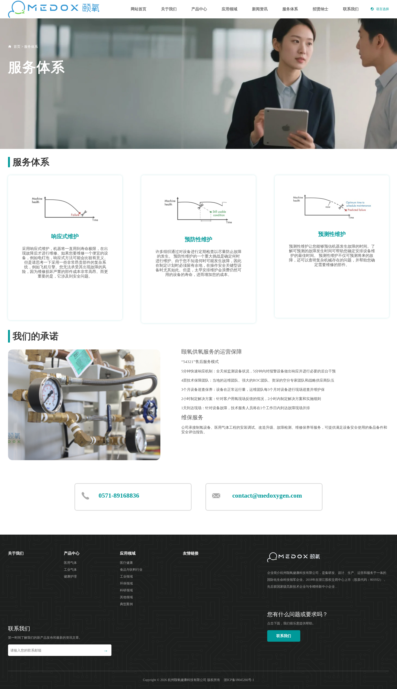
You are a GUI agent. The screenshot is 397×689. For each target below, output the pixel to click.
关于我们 (169, 9)
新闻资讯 (260, 9)
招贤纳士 (320, 9)
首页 (17, 46)
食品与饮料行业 (131, 569)
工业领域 (126, 576)
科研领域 (126, 590)
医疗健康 (126, 562)
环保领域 (126, 583)
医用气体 (70, 562)
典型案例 (126, 604)
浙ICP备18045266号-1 (239, 680)
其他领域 (126, 597)
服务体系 (290, 9)
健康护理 (70, 576)
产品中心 (199, 9)
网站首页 (138, 9)
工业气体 (70, 569)
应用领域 (229, 9)
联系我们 (351, 9)
